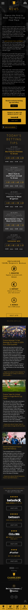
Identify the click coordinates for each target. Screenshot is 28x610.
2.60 (7, 203)
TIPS (3, 608)
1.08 (17, 225)
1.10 (22, 225)
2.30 (17, 245)
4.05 (7, 158)
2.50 (17, 203)
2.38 (7, 245)
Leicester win (14, 241)
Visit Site (14, 315)
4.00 (22, 158)
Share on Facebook (10, 127)
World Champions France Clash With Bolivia (12, 448)
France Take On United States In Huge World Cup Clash (12, 396)
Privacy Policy (14, 570)
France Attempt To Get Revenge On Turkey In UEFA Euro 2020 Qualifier (13, 342)
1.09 (7, 225)
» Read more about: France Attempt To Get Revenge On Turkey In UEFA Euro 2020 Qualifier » (14, 373)
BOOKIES (10, 608)
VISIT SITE (14, 120)
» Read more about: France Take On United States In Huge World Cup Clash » (14, 425)
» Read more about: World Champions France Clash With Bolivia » (13, 477)
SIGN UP (14, 106)
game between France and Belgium (14, 41)
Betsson (14, 277)
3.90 (17, 158)
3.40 (17, 182)
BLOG (17, 608)
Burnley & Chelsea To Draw (14, 153)
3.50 (7, 182)
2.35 (22, 245)
